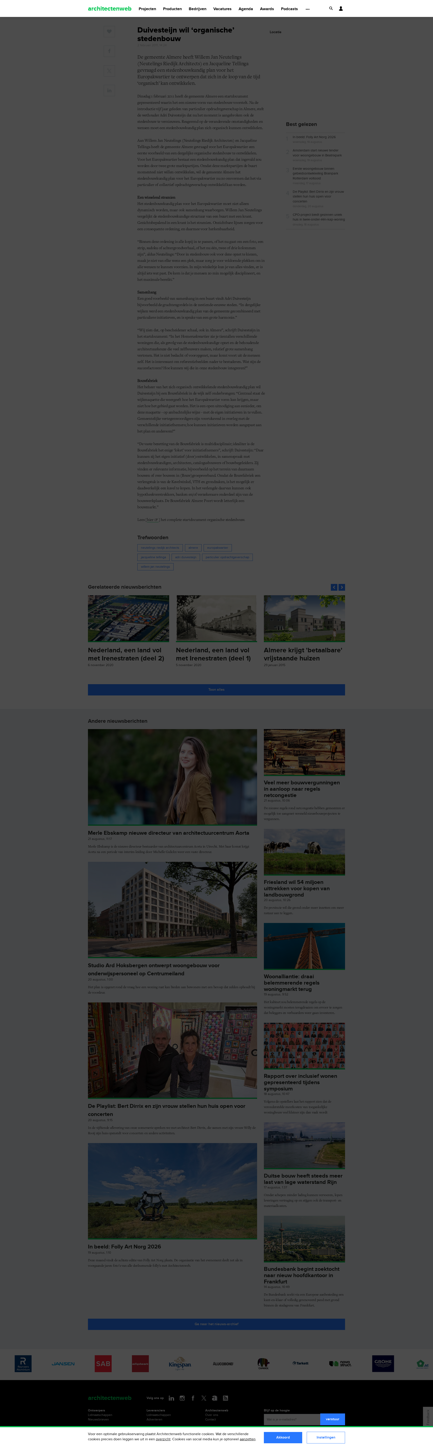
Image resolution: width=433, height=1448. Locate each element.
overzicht (163, 1439)
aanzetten (248, 1439)
